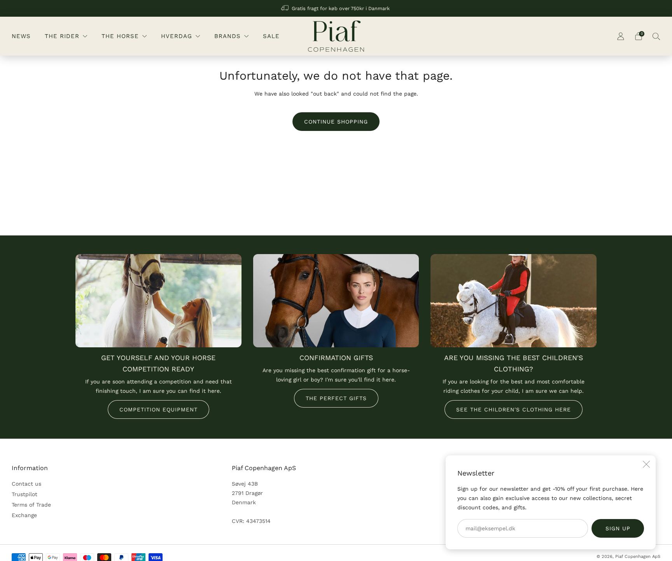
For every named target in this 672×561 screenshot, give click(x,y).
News (21, 36)
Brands (227, 36)
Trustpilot (24, 494)
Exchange (24, 515)
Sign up (618, 528)
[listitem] (336, 8)
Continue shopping (336, 121)
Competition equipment (158, 409)
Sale (271, 36)
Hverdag (176, 36)
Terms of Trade (31, 505)
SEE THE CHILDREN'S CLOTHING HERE (513, 409)
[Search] (656, 36)
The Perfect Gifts (336, 398)
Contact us (26, 484)
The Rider (62, 36)
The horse (120, 36)
